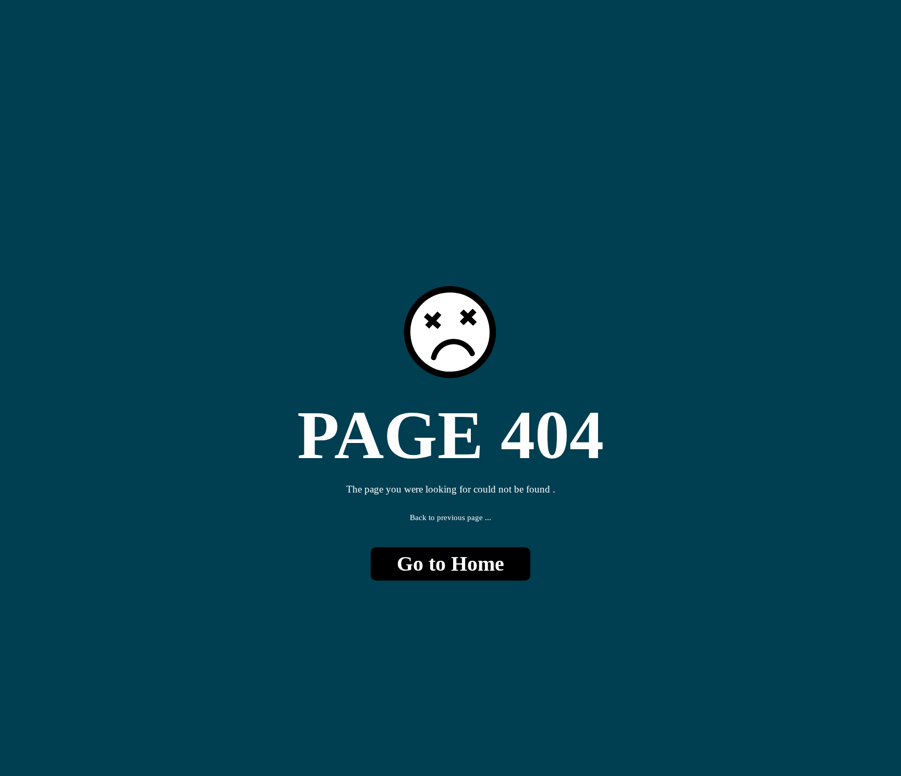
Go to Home (450, 563)
